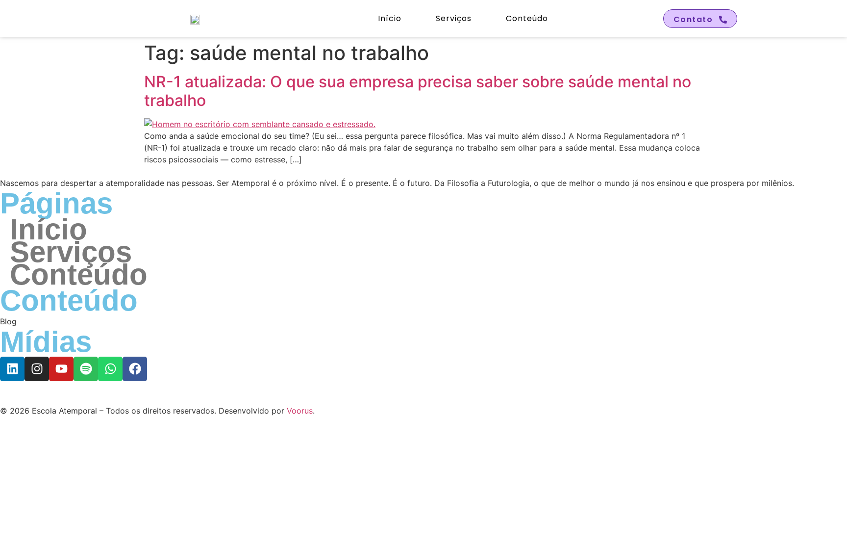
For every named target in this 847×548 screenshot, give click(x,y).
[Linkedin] (12, 369)
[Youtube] (61, 369)
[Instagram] (37, 369)
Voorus (300, 411)
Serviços (454, 18)
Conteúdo (527, 18)
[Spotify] (86, 369)
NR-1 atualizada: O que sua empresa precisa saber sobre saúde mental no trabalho (417, 91)
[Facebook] (135, 369)
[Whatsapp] (110, 369)
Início (389, 18)
